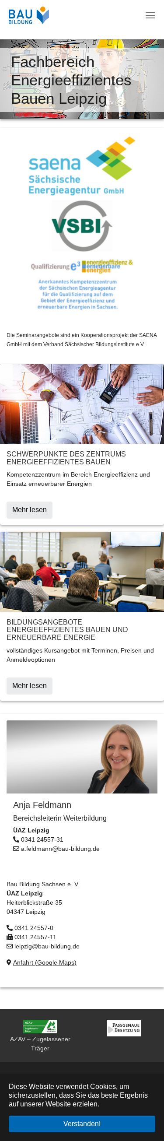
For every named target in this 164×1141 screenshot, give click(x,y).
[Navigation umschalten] (150, 15)
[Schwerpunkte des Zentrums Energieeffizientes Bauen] (82, 403)
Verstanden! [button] (82, 1123)
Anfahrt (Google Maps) (45, 962)
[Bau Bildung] (29, 15)
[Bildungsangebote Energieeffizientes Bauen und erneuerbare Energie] (82, 571)
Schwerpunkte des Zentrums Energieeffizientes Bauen (66, 458)
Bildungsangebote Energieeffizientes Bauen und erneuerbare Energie (67, 629)
